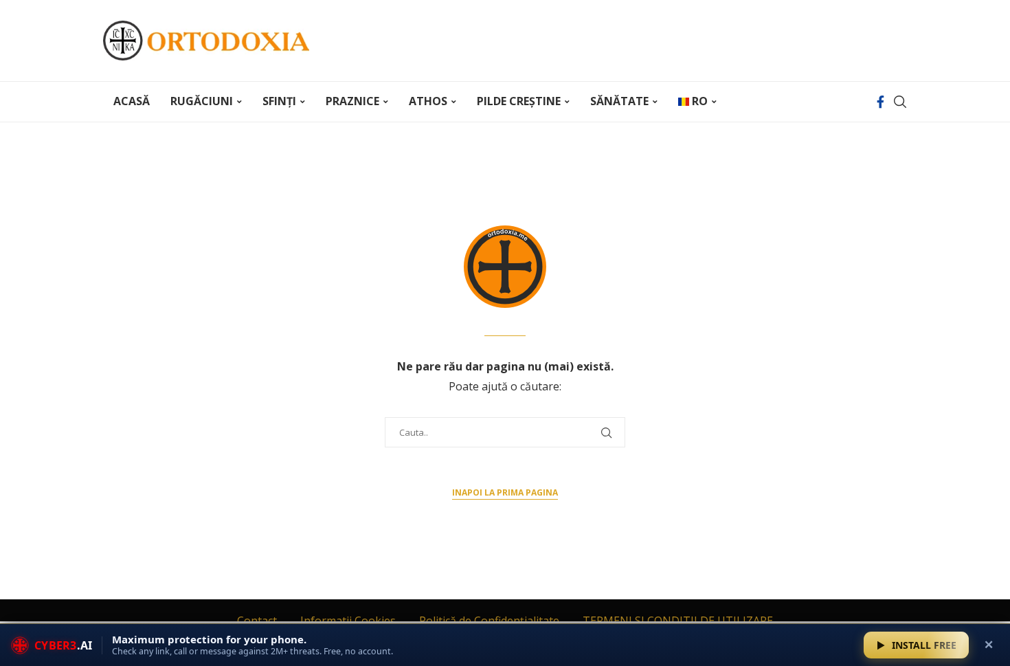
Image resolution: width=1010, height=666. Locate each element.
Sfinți (279, 101)
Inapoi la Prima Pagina (505, 492)
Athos (428, 101)
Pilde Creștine (519, 101)
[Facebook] (880, 102)
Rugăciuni (201, 101)
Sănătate (619, 101)
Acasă (131, 101)
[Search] (900, 102)
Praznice (352, 101)
